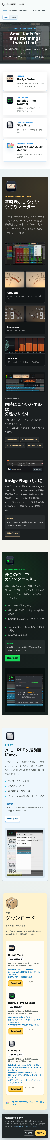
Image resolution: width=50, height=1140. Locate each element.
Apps (4, 10)
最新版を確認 (12, 533)
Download (23, 10)
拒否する (28, 1133)
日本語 (6, 17)
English (13, 17)
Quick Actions (39, 10)
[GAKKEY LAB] (13, 4)
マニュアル (29, 981)
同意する (40, 1133)
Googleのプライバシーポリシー (25, 1126)
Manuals (13, 10)
